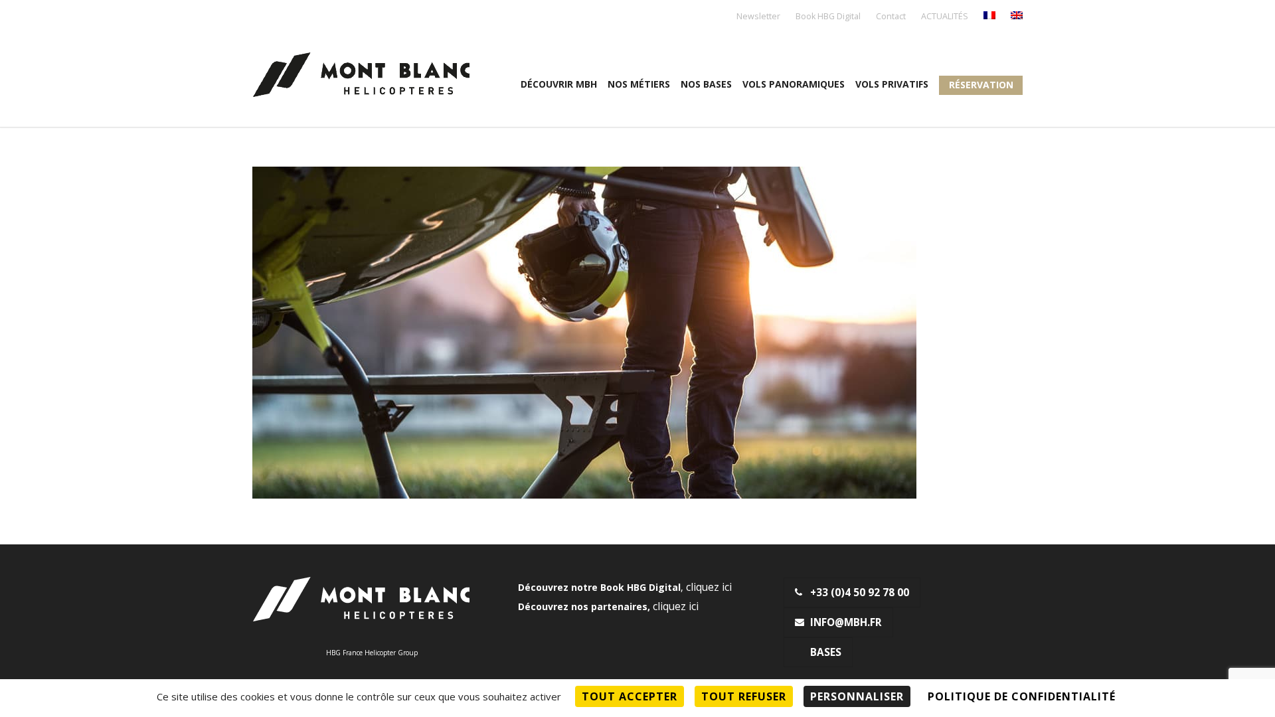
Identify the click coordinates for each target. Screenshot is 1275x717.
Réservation (981, 84)
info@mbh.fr (846, 622)
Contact (891, 17)
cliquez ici (709, 587)
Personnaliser (857, 696)
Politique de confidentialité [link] (1022, 696)
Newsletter (758, 17)
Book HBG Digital (828, 17)
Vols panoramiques (793, 84)
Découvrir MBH (559, 84)
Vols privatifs (891, 84)
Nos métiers (639, 84)
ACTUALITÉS (944, 17)
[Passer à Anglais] (1017, 16)
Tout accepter (629, 696)
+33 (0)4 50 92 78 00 (859, 592)
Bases (825, 652)
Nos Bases (706, 84)
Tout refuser (743, 696)
